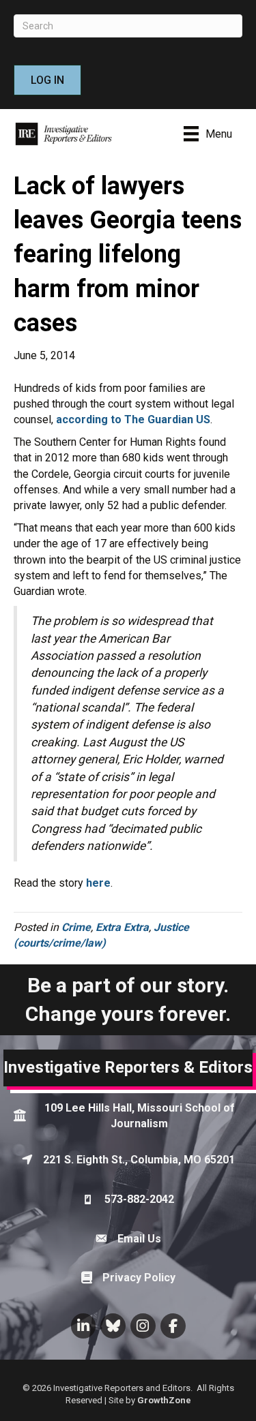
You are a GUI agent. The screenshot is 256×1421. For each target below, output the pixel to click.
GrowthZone (164, 1400)
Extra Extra (122, 927)
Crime (76, 927)
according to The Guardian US (133, 419)
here (98, 882)
